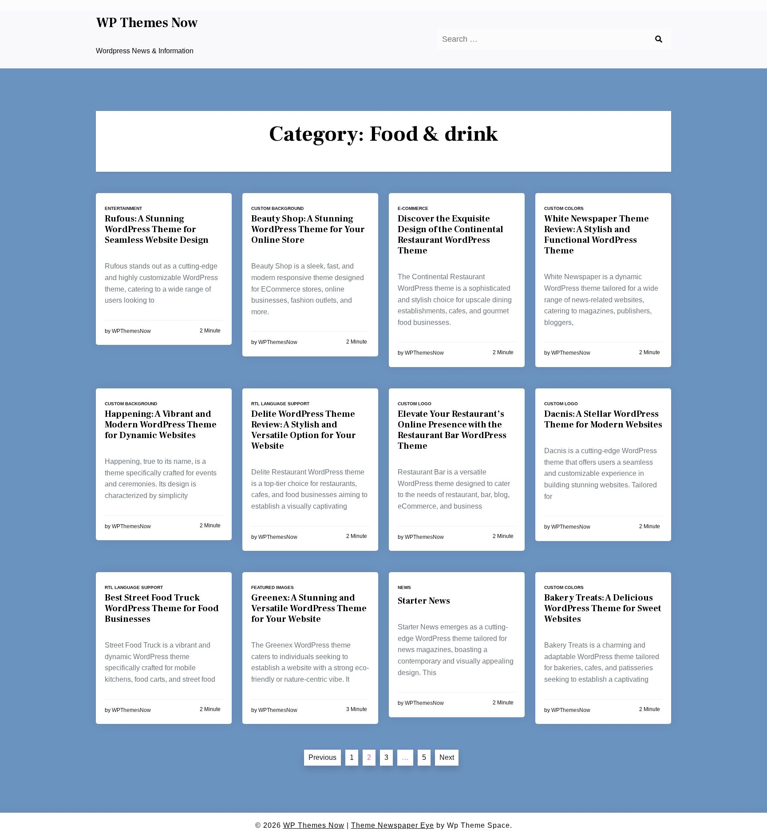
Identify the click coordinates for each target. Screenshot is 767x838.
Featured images (272, 587)
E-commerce (413, 208)
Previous (322, 757)
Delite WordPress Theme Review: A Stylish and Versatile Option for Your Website (303, 430)
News (404, 587)
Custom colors (564, 208)
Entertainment (123, 208)
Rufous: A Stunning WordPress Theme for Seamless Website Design (157, 229)
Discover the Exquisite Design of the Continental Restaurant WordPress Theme (450, 234)
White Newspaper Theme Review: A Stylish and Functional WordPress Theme (596, 234)
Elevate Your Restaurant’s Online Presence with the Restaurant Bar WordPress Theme (452, 430)
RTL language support (280, 403)
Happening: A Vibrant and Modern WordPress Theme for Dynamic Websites (161, 425)
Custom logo (414, 403)
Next (446, 757)
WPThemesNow (131, 331)
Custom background (277, 208)
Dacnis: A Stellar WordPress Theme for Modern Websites (603, 419)
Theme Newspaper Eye (392, 825)
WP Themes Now (147, 23)
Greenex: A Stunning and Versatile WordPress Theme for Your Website (309, 609)
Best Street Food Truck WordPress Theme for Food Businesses (162, 609)
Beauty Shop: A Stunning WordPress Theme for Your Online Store (308, 229)
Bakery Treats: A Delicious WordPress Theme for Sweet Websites (602, 609)
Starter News (424, 601)
